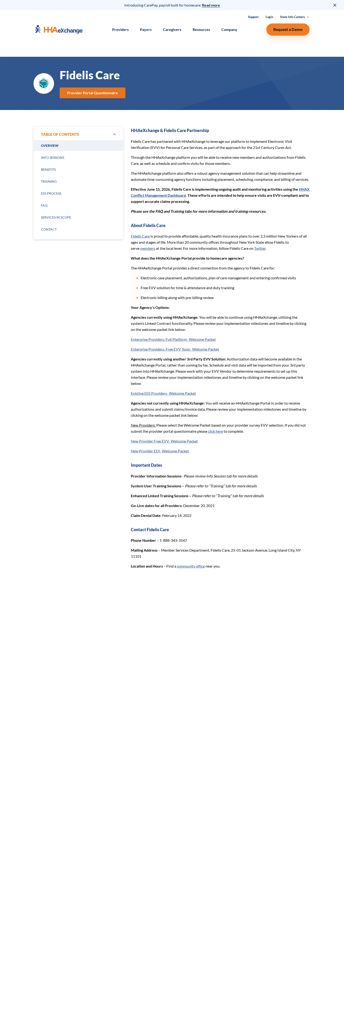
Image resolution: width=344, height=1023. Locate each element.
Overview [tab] (50, 146)
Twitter (260, 248)
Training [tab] (49, 181)
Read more (211, 5)
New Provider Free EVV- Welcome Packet (164, 441)
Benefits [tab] (48, 169)
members (147, 248)
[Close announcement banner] (335, 5)
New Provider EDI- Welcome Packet (160, 451)
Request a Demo (288, 29)
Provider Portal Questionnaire (92, 93)
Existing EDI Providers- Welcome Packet (163, 393)
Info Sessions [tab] (52, 157)
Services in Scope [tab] (56, 217)
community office (191, 566)
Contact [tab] (49, 229)
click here (215, 431)
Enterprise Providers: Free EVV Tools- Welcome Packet (175, 349)
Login (269, 17)
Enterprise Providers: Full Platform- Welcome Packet (173, 339)
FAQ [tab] (44, 205)
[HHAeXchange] (58, 29)
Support (253, 17)
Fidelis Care (140, 236)
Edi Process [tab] (51, 193)
